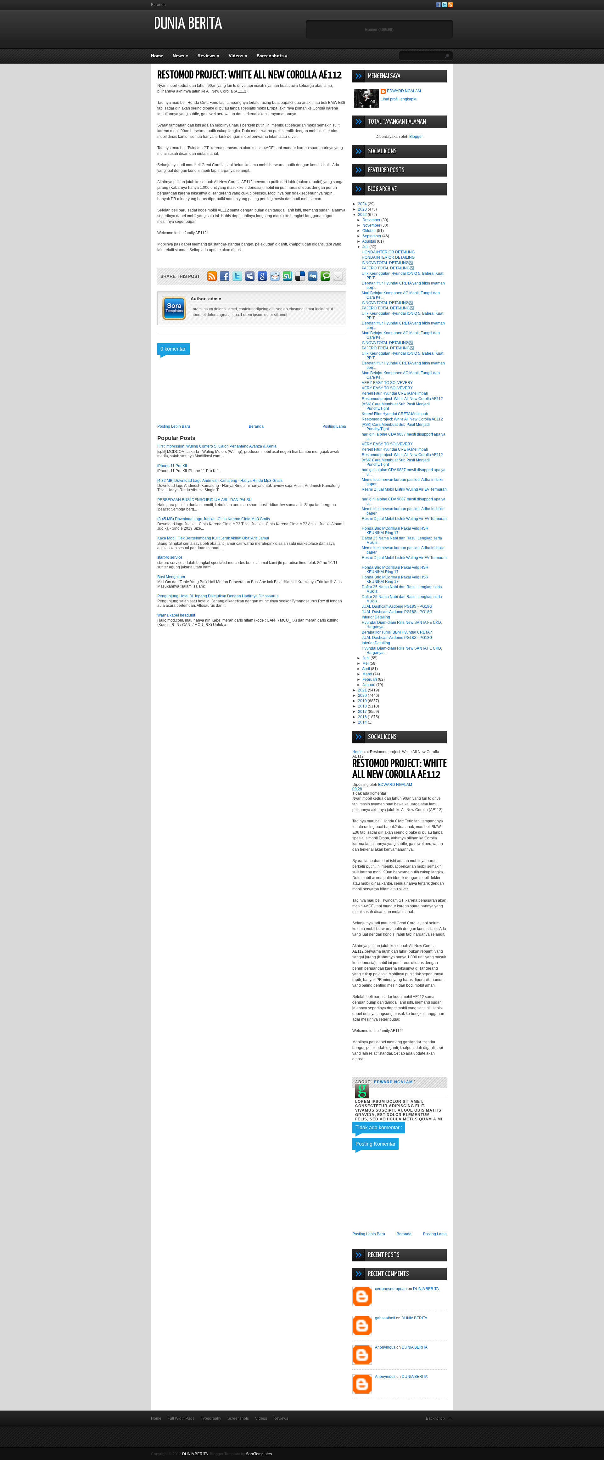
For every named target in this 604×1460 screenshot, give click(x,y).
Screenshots (272, 55)
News (180, 55)
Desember (371, 220)
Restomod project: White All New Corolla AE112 (402, 399)
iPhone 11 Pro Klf (172, 466)
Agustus (369, 241)
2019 (363, 701)
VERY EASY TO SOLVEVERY (387, 383)
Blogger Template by (241, 1454)
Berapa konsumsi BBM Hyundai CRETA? (397, 632)
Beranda (158, 5)
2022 (363, 214)
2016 (363, 717)
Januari (369, 685)
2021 (363, 690)
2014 (363, 722)
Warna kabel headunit (176, 615)
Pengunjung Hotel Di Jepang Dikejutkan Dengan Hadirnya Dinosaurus (217, 596)
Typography (211, 1418)
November (371, 225)
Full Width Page (181, 1418)
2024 (363, 204)
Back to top (435, 1418)
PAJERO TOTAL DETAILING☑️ (388, 268)
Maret (367, 674)
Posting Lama (334, 426)
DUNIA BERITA (188, 24)
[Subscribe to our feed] (450, 6)
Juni (366, 658)
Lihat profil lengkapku (399, 99)
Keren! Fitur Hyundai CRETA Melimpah (395, 393)
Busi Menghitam (171, 577)
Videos (238, 55)
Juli (365, 247)
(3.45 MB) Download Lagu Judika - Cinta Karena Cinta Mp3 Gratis (213, 519)
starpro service (169, 557)
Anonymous (385, 1347)
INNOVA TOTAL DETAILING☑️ (387, 263)
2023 (363, 209)
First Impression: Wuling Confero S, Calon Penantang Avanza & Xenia (217, 446)
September (372, 236)
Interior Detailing (376, 617)
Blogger (415, 136)
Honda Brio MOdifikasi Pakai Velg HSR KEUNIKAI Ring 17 (395, 530)
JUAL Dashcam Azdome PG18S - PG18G (397, 606)
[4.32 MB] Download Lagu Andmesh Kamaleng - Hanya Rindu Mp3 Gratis (219, 480)
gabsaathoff (385, 1318)
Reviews (208, 55)
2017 (363, 711)
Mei (366, 663)
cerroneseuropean (391, 1289)
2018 (363, 706)
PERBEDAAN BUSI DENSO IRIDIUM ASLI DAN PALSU (204, 500)
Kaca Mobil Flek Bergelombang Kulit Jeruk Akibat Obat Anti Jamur (213, 538)
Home (157, 55)
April (366, 669)
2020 (363, 695)
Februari (370, 679)
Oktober (369, 230)
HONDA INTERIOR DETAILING (388, 252)
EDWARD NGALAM (404, 91)
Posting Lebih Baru (173, 426)
